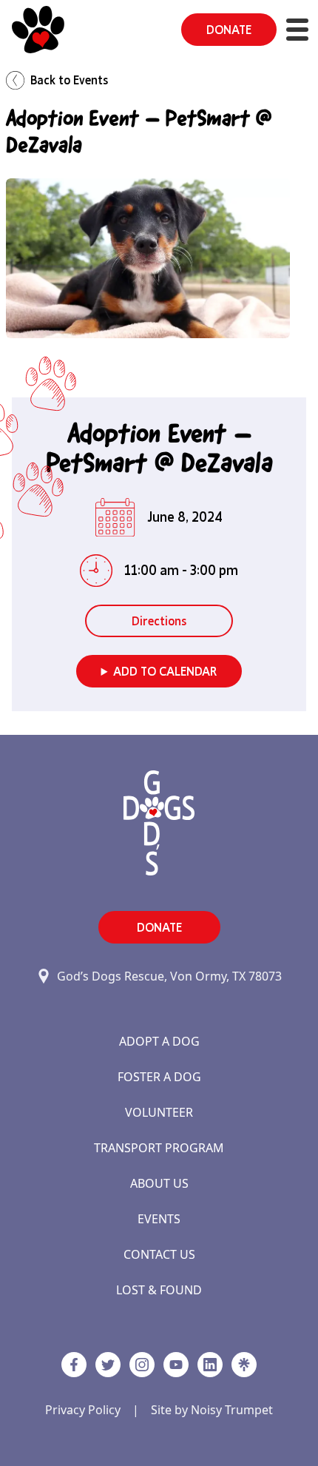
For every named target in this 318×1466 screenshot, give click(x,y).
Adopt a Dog (159, 1041)
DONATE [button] (228, 29)
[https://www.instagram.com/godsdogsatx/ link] (142, 1364)
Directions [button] (159, 621)
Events (159, 1219)
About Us (159, 1183)
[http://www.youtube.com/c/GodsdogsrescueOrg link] (176, 1364)
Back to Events (69, 80)
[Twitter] (108, 1364)
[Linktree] (244, 1364)
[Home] (38, 29)
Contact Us (159, 1254)
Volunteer (159, 1112)
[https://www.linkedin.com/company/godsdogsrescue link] (210, 1364)
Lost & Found (159, 1290)
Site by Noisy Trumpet (212, 1410)
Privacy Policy (83, 1410)
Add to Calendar (165, 671)
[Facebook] (74, 1364)
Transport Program (159, 1148)
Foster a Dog (159, 1077)
